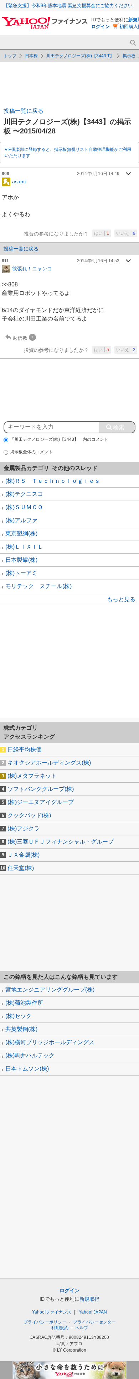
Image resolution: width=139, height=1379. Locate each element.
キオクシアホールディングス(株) (49, 763)
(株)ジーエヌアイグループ (40, 802)
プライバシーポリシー (45, 1322)
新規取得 (89, 1299)
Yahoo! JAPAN (93, 1312)
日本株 (31, 55)
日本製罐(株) (21, 560)
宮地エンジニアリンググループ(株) (49, 990)
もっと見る (121, 599)
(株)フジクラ (23, 828)
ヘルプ (81, 1327)
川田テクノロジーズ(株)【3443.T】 (80, 55)
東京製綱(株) (21, 533)
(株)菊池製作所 (24, 1003)
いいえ (125, 233)
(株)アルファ (21, 520)
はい (101, 233)
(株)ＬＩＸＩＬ (24, 547)
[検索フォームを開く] (132, 43)
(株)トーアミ (21, 573)
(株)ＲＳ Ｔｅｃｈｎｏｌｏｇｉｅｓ (52, 481)
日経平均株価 (24, 749)
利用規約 (59, 1327)
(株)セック (18, 1016)
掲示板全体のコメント (31, 451)
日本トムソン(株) (27, 1069)
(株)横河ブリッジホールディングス (49, 1042)
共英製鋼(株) (21, 1029)
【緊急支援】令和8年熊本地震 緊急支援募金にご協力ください (68, 5)
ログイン (100, 26)
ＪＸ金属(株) (23, 855)
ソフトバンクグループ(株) (40, 789)
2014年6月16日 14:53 (98, 260)
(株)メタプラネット (32, 776)
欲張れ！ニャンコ (32, 268)
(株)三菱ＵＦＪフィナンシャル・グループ (60, 842)
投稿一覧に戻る (23, 111)
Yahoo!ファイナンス (51, 1312)
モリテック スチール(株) (38, 586)
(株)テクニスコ (24, 494)
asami (19, 181)
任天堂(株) (20, 868)
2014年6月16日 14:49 (98, 173)
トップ (10, 55)
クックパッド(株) (29, 815)
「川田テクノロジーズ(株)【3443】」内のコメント (59, 439)
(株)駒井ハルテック (30, 1055)
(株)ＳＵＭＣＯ (24, 507)
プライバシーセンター (94, 1322)
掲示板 (129, 55)
